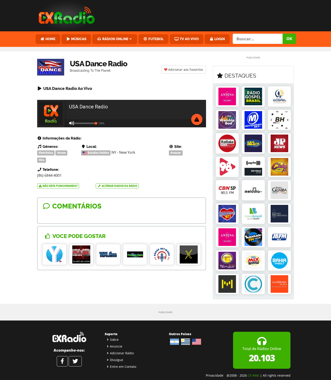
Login (219, 39)
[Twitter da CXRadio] (75, 361)
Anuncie (116, 346)
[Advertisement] (200, 14)
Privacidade (214, 375)
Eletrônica (46, 153)
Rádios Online (114, 39)
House (61, 153)
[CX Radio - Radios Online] (69, 337)
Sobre (114, 339)
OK (289, 38)
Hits (41, 160)
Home (50, 39)
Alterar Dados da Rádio (119, 186)
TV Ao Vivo (189, 39)
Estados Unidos (98, 153)
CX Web (253, 375)
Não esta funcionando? (60, 186)
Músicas (78, 39)
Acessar (175, 153)
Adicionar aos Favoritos (185, 69)
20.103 (262, 358)
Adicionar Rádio (122, 353)
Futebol (155, 39)
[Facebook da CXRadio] (62, 361)
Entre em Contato (123, 366)
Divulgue (116, 360)
